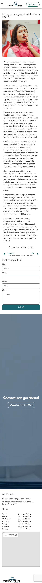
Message (5, 290)
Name (4, 264)
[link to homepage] (15, 4)
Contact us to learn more (21, 247)
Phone (4, 273)
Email (4, 282)
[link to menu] (3, 4)
